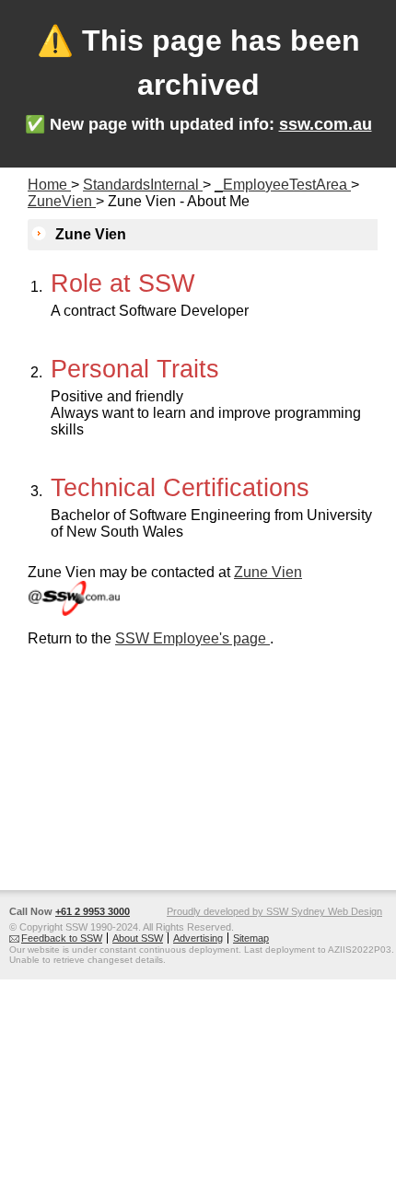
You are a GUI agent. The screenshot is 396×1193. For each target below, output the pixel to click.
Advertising (198, 938)
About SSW (137, 938)
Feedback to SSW (61, 938)
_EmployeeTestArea (283, 184)
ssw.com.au (325, 124)
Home (49, 184)
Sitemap (251, 938)
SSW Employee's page (192, 638)
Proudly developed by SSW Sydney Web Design (274, 911)
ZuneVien (62, 201)
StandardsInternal (143, 184)
